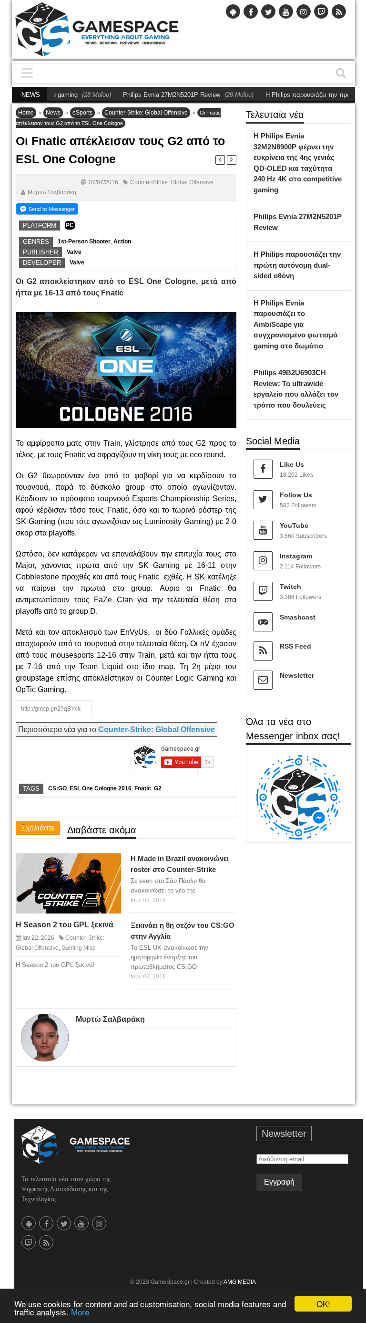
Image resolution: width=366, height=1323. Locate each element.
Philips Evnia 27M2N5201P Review (154, 94)
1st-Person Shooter (84, 241)
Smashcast (297, 617)
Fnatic (142, 788)
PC (70, 225)
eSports (82, 112)
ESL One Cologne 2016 (101, 788)
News (53, 112)
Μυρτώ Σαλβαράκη (52, 192)
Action (122, 241)
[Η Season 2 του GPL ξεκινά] (108, 865)
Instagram (296, 556)
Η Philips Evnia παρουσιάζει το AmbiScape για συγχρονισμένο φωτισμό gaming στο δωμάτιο (295, 324)
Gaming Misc (78, 948)
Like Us (292, 464)
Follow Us (296, 495)
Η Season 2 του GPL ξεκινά (64, 925)
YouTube (294, 525)
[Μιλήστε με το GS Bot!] (299, 796)
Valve (74, 252)
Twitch (290, 586)
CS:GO (57, 788)
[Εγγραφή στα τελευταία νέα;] (47, 208)
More (80, 1312)
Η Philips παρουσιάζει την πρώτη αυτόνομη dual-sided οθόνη (297, 265)
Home (26, 112)
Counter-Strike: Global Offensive (146, 112)
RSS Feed (295, 646)
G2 (158, 788)
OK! (323, 1304)
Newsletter (297, 675)
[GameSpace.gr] (75, 1145)
